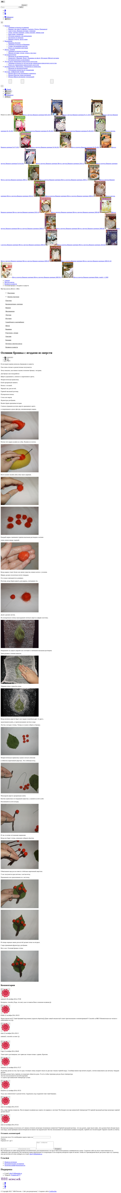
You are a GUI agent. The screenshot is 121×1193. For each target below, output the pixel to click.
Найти (21, 7)
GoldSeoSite (53, 1191)
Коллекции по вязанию (15, 37)
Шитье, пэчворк (10, 49)
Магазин (6, 81)
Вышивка (8, 329)
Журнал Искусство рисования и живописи (22, 73)
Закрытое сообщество (62, 81)
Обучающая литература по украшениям (21, 70)
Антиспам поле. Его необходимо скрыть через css (17, 1137)
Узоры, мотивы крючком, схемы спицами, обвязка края (26, 32)
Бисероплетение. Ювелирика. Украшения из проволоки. (23, 66)
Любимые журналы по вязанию (18, 27)
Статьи (35, 81)
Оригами (8, 336)
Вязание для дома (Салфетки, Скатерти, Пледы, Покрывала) (27, 29)
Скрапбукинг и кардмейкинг (14, 322)
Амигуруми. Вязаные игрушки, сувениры (21, 31)
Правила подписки (11, 1162)
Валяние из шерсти (11, 284)
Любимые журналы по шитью (18, 51)
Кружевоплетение (10, 54)
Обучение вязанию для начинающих (20, 36)
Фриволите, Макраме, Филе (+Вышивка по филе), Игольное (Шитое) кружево (33, 58)
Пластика (8, 300)
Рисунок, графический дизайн (14, 71)
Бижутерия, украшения (15, 34)
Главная (7, 280)
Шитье (7, 325)
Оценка (3, 1139)
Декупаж (8, 315)
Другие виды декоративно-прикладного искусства (21, 61)
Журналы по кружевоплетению (18, 56)
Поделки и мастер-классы (13, 343)
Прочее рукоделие (13, 297)
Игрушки (8, 318)
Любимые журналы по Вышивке (19, 44)
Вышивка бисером (14, 43)
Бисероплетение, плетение (14, 304)
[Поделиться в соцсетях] (3, 2)
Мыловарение (10, 311)
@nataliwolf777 (16, 1175)
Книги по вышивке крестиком (18, 48)
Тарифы (28, 81)
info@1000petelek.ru (35, 1154)
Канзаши (8, 340)
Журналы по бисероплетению (18, 68)
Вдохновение (75, 81)
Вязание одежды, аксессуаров (18, 39)
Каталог (24, 5)
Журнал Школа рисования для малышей (21, 77)
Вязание (7, 26)
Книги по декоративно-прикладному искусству (23, 65)
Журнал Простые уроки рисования (19, 75)
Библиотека (17, 81)
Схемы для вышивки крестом (17, 46)
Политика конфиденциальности (15, 1165)
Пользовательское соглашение (14, 1163)
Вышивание (8, 41)
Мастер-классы (45, 81)
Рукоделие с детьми (11, 333)
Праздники (11, 293)
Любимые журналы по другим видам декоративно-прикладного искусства (32, 63)
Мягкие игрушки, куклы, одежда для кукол (22, 53)
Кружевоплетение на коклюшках (19, 60)
